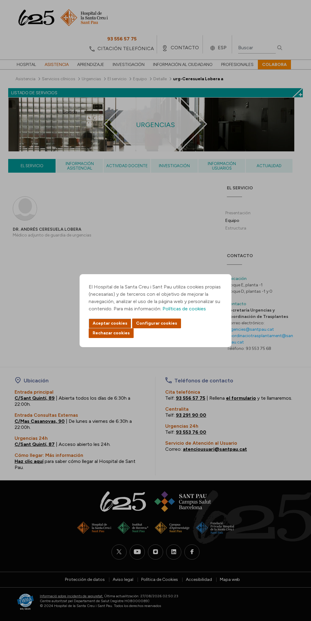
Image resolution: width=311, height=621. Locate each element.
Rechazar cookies (111, 333)
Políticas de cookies (184, 309)
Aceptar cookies (110, 323)
